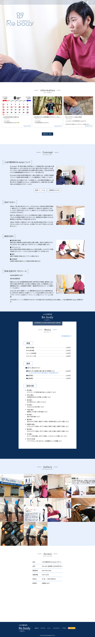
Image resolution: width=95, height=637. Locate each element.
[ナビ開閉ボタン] (92, 2)
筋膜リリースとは (40, 190)
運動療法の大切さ (54, 190)
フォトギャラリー (56, 628)
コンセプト (43, 628)
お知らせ (37, 628)
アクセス (64, 628)
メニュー (49, 628)
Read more (27, 126)
